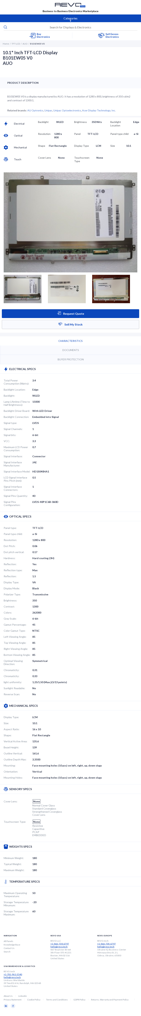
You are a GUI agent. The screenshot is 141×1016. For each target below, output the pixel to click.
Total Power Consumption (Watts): (16, 382)
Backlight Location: (15, 389)
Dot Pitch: (9, 546)
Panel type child (119, 133)
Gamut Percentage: (15, 624)
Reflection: (10, 564)
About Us (8, 996)
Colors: (8, 612)
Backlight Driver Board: (17, 410)
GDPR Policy (79, 999)
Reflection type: (13, 570)
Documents (70, 350)
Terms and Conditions (57, 999)
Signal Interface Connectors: (13, 488)
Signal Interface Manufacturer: (13, 464)
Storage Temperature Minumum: (16, 904)
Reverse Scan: (12, 694)
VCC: (7, 441)
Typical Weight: (13, 864)
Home (6, 43)
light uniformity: (13, 682)
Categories (70, 18)
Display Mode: (12, 588)
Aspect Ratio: (11, 729)
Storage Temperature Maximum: (16, 913)
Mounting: (10, 765)
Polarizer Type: (12, 594)
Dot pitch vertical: (14, 552)
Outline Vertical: (13, 753)
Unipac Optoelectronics (67, 110)
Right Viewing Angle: (16, 648)
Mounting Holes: (13, 777)
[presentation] (70, 27)
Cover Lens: (10, 801)
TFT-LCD (16, 43)
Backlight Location (115, 123)
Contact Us (9, 948)
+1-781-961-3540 (13, 974)
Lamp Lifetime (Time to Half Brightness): (17, 403)
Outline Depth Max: (15, 759)
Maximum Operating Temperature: (15, 894)
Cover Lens (44, 157)
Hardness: (9, 558)
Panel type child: (13, 533)
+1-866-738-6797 (59, 943)
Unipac (48, 110)
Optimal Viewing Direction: (13, 662)
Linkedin (22, 996)
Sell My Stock (73, 324)
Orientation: (11, 771)
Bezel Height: (11, 747)
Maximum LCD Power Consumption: (16, 449)
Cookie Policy (33, 999)
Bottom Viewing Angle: (17, 654)
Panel (77, 133)
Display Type (81, 145)
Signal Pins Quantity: (16, 495)
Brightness (80, 121)
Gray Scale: (10, 618)
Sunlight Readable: (14, 688)
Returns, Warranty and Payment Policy (110, 999)
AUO (25, 43)
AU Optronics (35, 110)
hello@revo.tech (59, 946)
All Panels (8, 941)
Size (112, 145)
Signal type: (10, 422)
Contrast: (9, 606)
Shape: (8, 735)
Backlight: (9, 395)
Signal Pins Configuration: (12, 503)
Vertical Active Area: (15, 741)
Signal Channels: (13, 429)
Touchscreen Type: (15, 821)
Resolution (44, 133)
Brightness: (10, 600)
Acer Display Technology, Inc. (99, 110)
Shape (41, 145)
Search (7, 951)
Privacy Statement (12, 999)
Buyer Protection (71, 359)
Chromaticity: (11, 670)
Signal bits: (10, 435)
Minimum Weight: (14, 858)
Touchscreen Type (81, 159)
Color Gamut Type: (15, 630)
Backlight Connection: (16, 416)
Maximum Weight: (14, 870)
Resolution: (10, 540)
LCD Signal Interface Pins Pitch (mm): (15, 479)
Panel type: (10, 527)
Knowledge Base (12, 944)
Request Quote (73, 313)
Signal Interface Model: (17, 471)
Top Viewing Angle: (15, 642)
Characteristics (70, 340)
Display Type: (11, 582)
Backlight (43, 121)
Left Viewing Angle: (15, 636)
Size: (6, 723)
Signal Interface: (13, 456)
